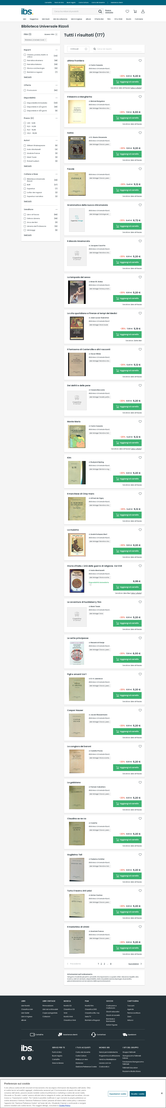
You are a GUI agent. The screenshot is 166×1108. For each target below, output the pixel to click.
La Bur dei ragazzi (34, 192)
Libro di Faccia (33, 215)
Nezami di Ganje (97, 642)
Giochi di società (113, 1015)
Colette (94, 823)
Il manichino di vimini (78, 926)
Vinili (65, 1013)
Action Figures (111, 1025)
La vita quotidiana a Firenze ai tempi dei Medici (92, 313)
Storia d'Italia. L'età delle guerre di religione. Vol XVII (94, 566)
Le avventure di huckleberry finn (84, 602)
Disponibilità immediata (37, 103)
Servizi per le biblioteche (108, 1052)
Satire (70, 133)
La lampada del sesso (78, 277)
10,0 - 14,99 (31, 126)
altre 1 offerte (136, 449)
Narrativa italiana (34, 64)
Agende (130, 1009)
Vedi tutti (28, 77)
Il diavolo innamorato (78, 241)
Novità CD (67, 1006)
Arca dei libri (32, 222)
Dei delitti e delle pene (78, 385)
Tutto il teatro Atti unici (79, 890)
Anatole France (33, 153)
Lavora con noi (105, 1063)
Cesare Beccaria (98, 390)
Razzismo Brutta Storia (132, 1071)
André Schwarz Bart (99, 534)
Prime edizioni (48, 1006)
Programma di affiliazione (109, 1056)
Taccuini (130, 1006)
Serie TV (88, 1016)
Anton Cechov (96, 895)
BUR (28, 185)
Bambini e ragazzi (34, 72)
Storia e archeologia (35, 68)
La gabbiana (74, 782)
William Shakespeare (36, 145)
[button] (100, 11)
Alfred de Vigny (97, 498)
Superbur (31, 189)
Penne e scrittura (133, 1013)
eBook (23, 1020)
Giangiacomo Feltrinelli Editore (132, 1057)
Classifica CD (69, 1009)
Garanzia (79, 1063)
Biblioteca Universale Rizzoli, (99, 68)
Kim (69, 457)
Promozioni (32, 90)
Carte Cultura (83, 3)
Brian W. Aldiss (97, 282)
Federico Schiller (98, 859)
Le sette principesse (77, 638)
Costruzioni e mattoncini (111, 1007)
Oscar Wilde (96, 354)
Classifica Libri (27, 1009)
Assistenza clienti (117, 3)
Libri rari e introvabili (50, 1009)
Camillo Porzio (97, 751)
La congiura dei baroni (79, 746)
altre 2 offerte (136, 88)
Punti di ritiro (59, 3)
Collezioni (46, 1016)
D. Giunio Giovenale (99, 137)
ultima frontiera (75, 60)
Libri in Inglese (26, 1016)
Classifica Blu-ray (92, 1013)
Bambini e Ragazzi (92, 1020)
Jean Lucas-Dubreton (100, 318)
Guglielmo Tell (74, 854)
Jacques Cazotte (98, 245)
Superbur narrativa (35, 196)
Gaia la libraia (58, 1063)
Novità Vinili (68, 1016)
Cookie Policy (64, 1105)
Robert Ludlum (33, 161)
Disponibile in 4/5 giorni (37, 111)
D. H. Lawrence (97, 679)
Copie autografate (50, 1013)
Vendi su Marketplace (107, 1059)
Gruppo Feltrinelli (129, 1052)
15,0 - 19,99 (31, 130)
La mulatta (73, 529)
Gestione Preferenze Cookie (86, 1067)
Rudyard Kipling (97, 462)
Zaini (129, 1016)
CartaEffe (48, 3)
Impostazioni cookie (117, 1094)
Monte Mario (74, 421)
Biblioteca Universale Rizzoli (36, 180)
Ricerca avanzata (109, 11)
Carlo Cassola (97, 65)
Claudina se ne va (76, 818)
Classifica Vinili (70, 1020)
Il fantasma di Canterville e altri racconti (88, 349)
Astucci (130, 1020)
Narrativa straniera (35, 60)
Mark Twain (32, 157)
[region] (83, 1093)
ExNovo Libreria (33, 218)
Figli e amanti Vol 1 (77, 674)
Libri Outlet (25, 1013)
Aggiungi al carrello (129, 81)
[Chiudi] (162, 1093)
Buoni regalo (71, 3)
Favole (70, 169)
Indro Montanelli (34, 149)
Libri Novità (25, 1006)
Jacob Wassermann (99, 715)
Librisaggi (31, 230)
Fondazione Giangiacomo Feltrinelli (133, 1063)
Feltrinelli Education (130, 1068)
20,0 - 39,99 (32, 133)
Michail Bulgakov (98, 101)
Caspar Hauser (75, 710)
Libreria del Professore (36, 226)
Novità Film (89, 1006)
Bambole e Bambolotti (110, 1020)
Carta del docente (98, 3)
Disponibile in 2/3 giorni (37, 107)
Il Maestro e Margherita (79, 96)
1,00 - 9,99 (31, 123)
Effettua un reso (82, 1059)
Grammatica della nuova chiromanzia (87, 205)
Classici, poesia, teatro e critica (37, 56)
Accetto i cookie (137, 1094)
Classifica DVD (91, 1009)
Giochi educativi (112, 1012)
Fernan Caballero (98, 787)
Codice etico (104, 1067)
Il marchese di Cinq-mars (80, 493)
